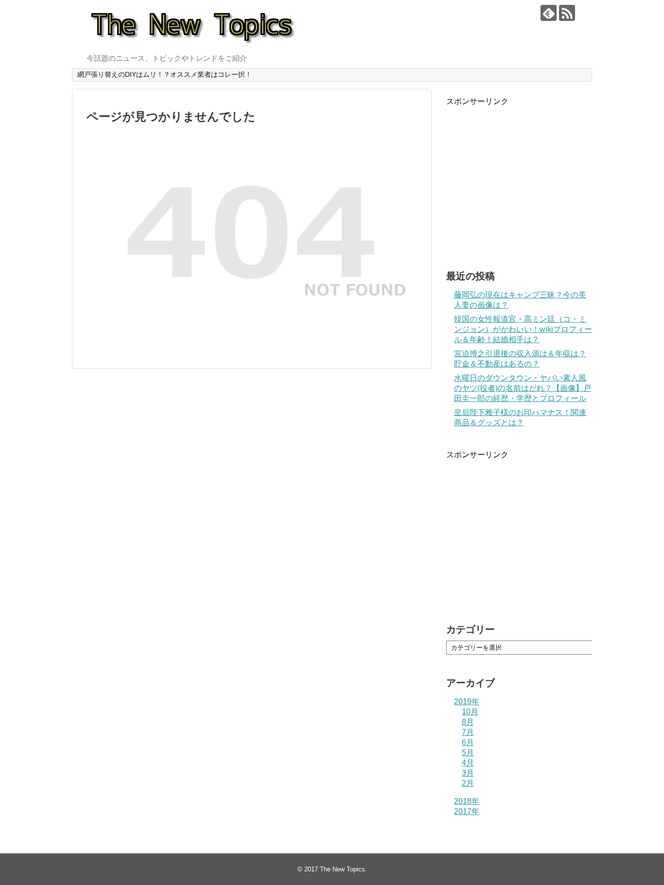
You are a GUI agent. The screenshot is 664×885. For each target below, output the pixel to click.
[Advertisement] (519, 185)
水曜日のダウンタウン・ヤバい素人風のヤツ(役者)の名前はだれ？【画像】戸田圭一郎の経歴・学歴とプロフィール (522, 388)
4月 (468, 763)
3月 (468, 773)
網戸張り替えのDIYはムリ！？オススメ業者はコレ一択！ (164, 74)
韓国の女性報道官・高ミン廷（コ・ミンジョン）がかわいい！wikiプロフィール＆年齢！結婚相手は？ (523, 329)
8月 (468, 722)
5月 (468, 752)
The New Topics (342, 869)
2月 (468, 783)
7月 (468, 732)
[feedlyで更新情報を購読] (549, 13)
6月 (468, 742)
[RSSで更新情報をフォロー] (567, 13)
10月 (470, 712)
